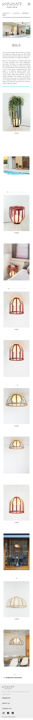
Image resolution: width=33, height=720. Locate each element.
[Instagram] (3, 713)
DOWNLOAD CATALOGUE (14, 677)
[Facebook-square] (8, 713)
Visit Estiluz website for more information (16, 86)
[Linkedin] (13, 713)
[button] (5, 165)
